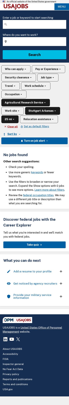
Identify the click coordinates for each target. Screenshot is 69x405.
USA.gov (8, 389)
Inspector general (13, 364)
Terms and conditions (15, 384)
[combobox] (34, 24)
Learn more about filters (49, 189)
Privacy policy (11, 374)
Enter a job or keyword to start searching (28, 17)
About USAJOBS (12, 348)
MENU (62, 6)
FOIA (6, 359)
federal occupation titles (38, 195)
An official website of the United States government (31, 2)
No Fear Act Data (13, 369)
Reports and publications (17, 379)
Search (34, 54)
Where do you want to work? (20, 35)
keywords (37, 172)
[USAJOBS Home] (17, 6)
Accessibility (10, 354)
